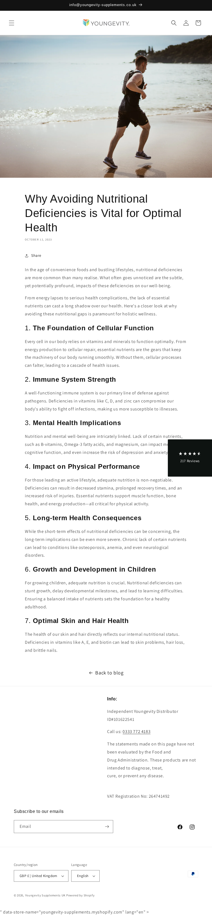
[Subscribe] (107, 826)
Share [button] (36, 255)
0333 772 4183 (136, 731)
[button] (12, 23)
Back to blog (109, 672)
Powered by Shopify (80, 895)
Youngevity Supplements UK (45, 895)
